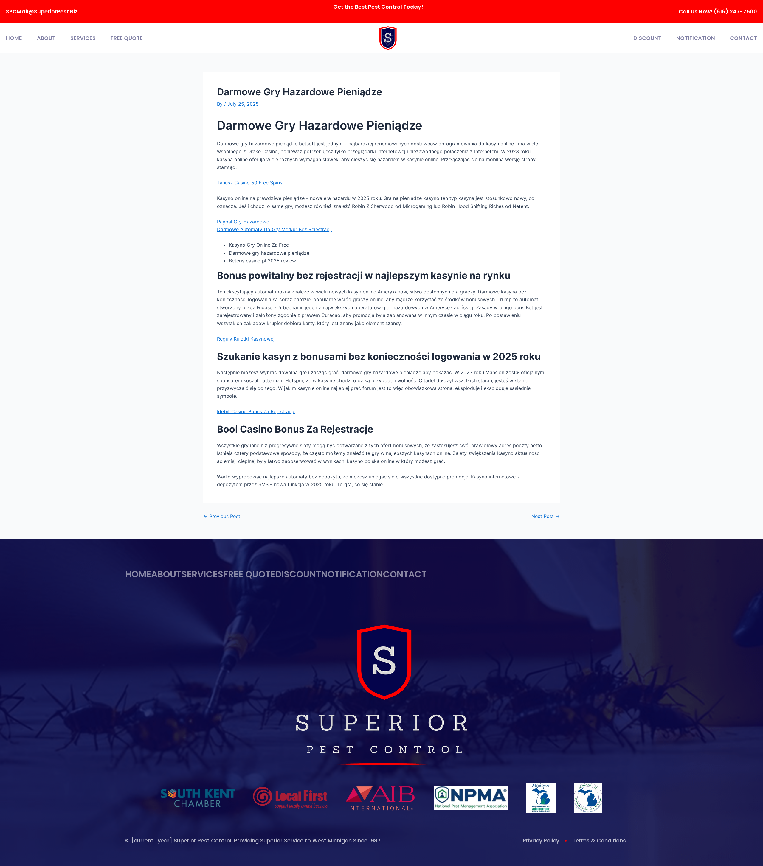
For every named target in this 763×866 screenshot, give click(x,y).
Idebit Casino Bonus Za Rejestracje (256, 411)
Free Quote (127, 38)
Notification (695, 38)
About (46, 38)
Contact (743, 38)
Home (14, 38)
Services (83, 38)
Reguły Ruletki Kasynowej (246, 339)
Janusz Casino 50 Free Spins (249, 183)
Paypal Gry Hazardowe (243, 222)
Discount (647, 38)
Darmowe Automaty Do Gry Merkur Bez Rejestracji (274, 229)
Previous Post (221, 516)
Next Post (545, 516)
